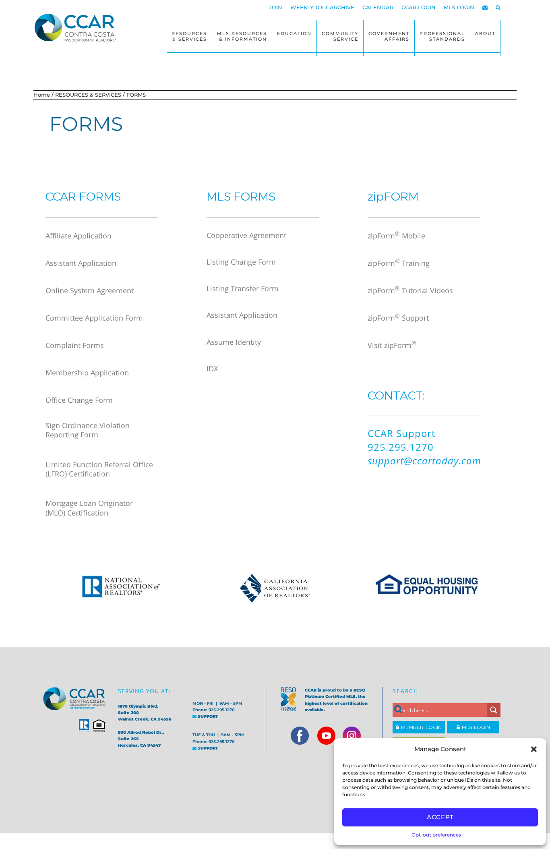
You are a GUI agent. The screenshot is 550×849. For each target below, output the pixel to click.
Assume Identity (234, 342)
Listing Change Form (241, 262)
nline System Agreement (92, 290)
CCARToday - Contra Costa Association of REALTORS (77, 27)
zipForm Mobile (396, 235)
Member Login (420, 727)
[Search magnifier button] (493, 710)
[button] (534, 749)
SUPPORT (207, 716)
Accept (440, 817)
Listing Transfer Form (243, 288)
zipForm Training (399, 263)
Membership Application (87, 372)
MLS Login (475, 727)
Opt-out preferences (436, 835)
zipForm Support (398, 318)
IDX (212, 368)
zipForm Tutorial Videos (410, 290)
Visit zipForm (392, 345)
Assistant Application (80, 263)
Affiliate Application (78, 235)
